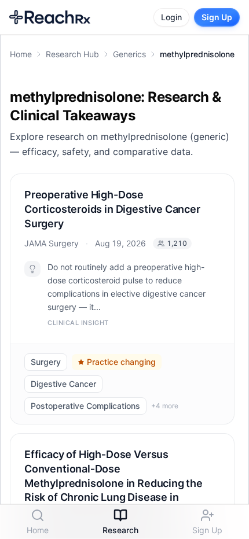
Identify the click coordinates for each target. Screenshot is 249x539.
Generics (129, 54)
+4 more (164, 405)
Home (21, 54)
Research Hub (72, 54)
